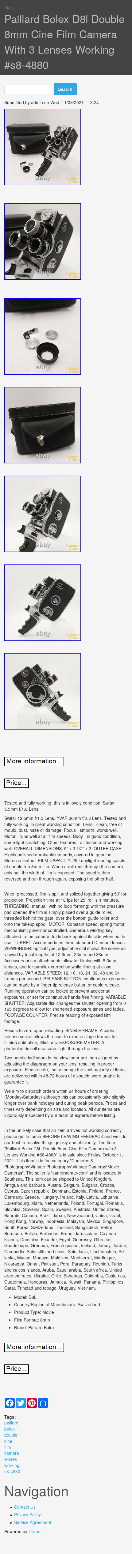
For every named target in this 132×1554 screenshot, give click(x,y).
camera (11, 1453)
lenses (10, 1459)
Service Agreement (32, 1522)
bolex (9, 1429)
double (10, 1435)
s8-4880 (12, 1471)
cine (8, 1441)
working (11, 1465)
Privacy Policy (27, 1514)
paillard (11, 1423)
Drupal (35, 1531)
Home (9, 7)
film (7, 1447)
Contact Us (25, 1507)
